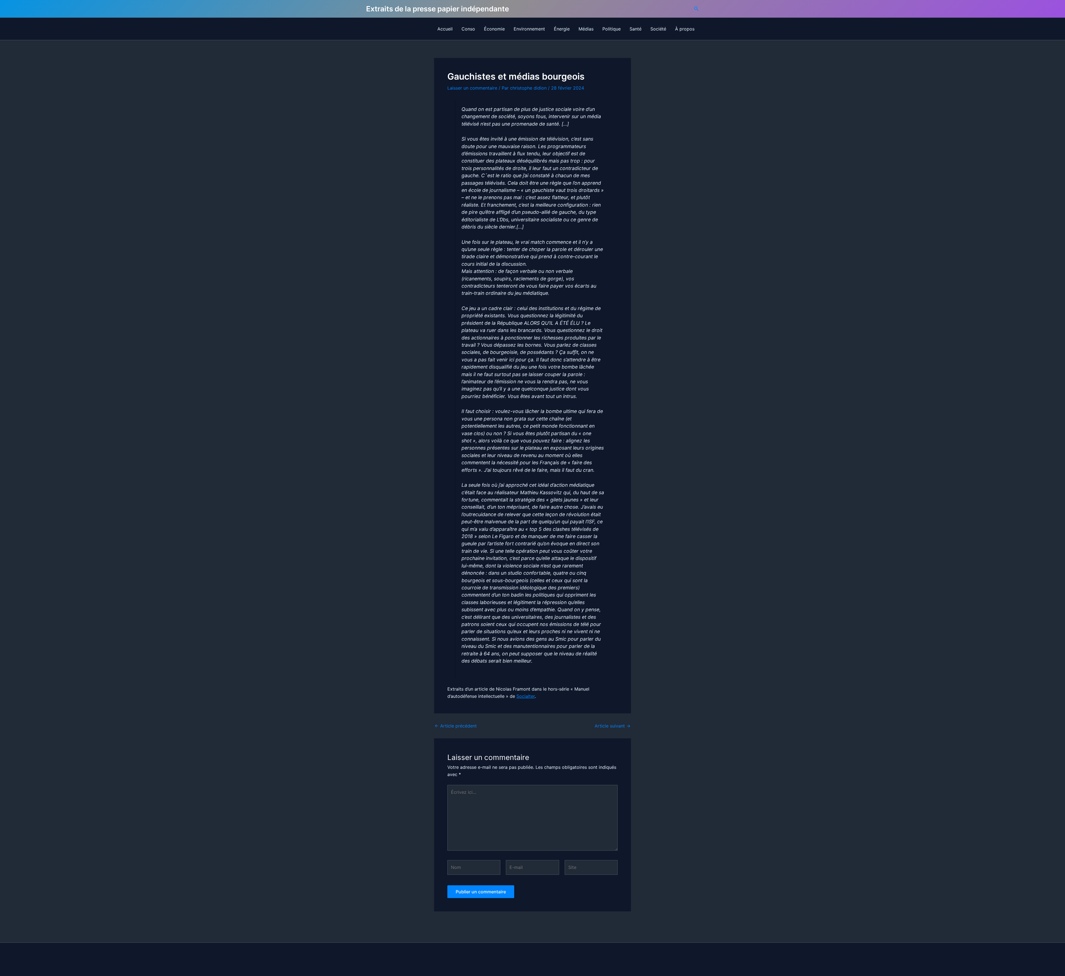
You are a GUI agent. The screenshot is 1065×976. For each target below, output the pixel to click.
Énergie (562, 29)
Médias (586, 29)
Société (658, 29)
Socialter (525, 696)
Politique (611, 29)
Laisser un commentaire (472, 88)
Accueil (445, 29)
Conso (468, 29)
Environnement (529, 29)
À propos (684, 29)
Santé (635, 29)
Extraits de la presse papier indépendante (437, 8)
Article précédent (456, 726)
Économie (494, 29)
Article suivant (612, 726)
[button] (696, 8)
